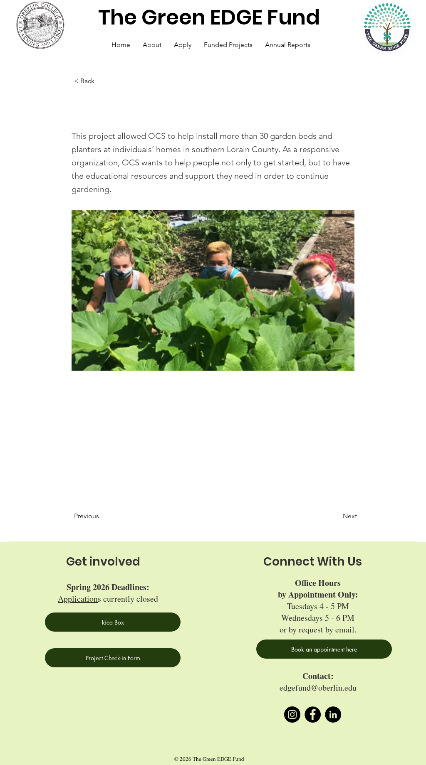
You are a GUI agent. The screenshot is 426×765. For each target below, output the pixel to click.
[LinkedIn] (333, 714)
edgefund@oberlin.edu (318, 687)
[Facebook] (313, 714)
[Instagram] (292, 714)
